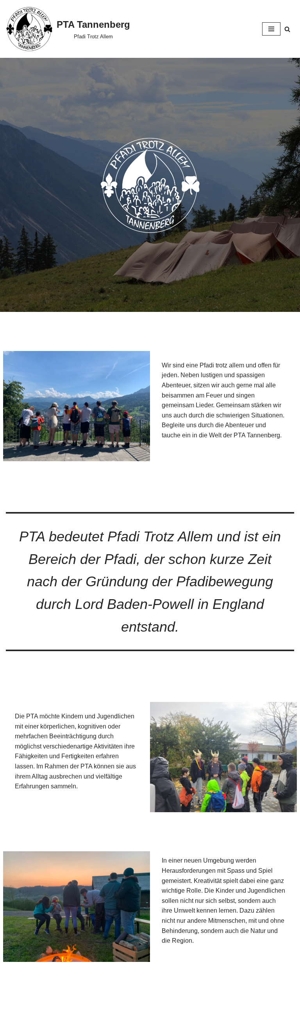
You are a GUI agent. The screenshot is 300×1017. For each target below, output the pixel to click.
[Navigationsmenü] (271, 29)
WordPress (181, 1009)
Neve (110, 1009)
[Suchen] (287, 29)
